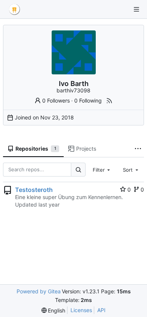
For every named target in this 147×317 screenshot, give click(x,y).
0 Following (88, 100)
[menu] (53, 310)
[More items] (138, 149)
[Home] (14, 9)
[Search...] (78, 170)
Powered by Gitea (39, 291)
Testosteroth (34, 189)
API (101, 310)
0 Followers (56, 100)
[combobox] (102, 169)
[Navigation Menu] (136, 9)
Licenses (81, 310)
